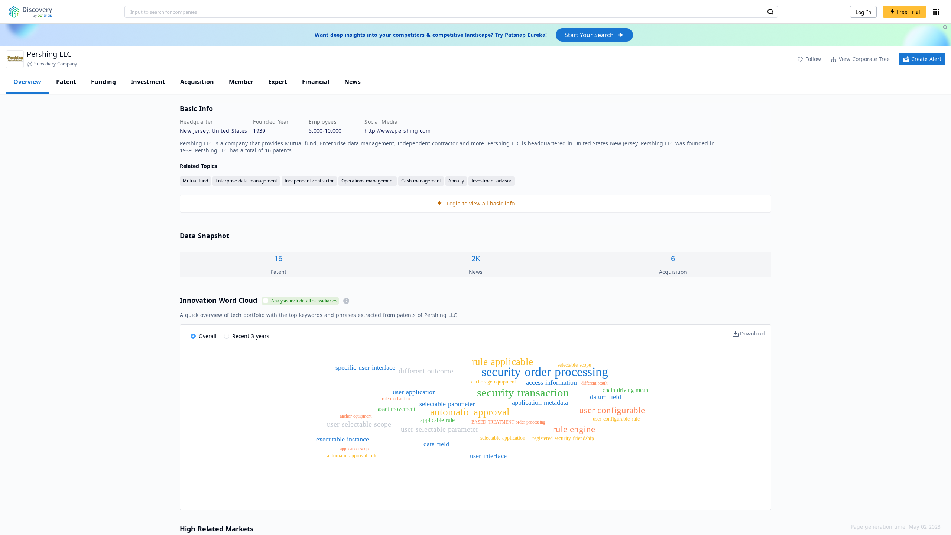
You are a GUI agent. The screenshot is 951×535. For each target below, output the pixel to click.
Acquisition (197, 82)
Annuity (456, 181)
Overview (27, 82)
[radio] (204, 336)
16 (278, 258)
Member (241, 82)
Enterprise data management (246, 181)
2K (475, 258)
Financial (316, 82)
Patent (66, 82)
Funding (103, 82)
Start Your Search (589, 35)
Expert (277, 82)
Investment (148, 82)
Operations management (367, 181)
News (352, 82)
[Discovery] (30, 12)
